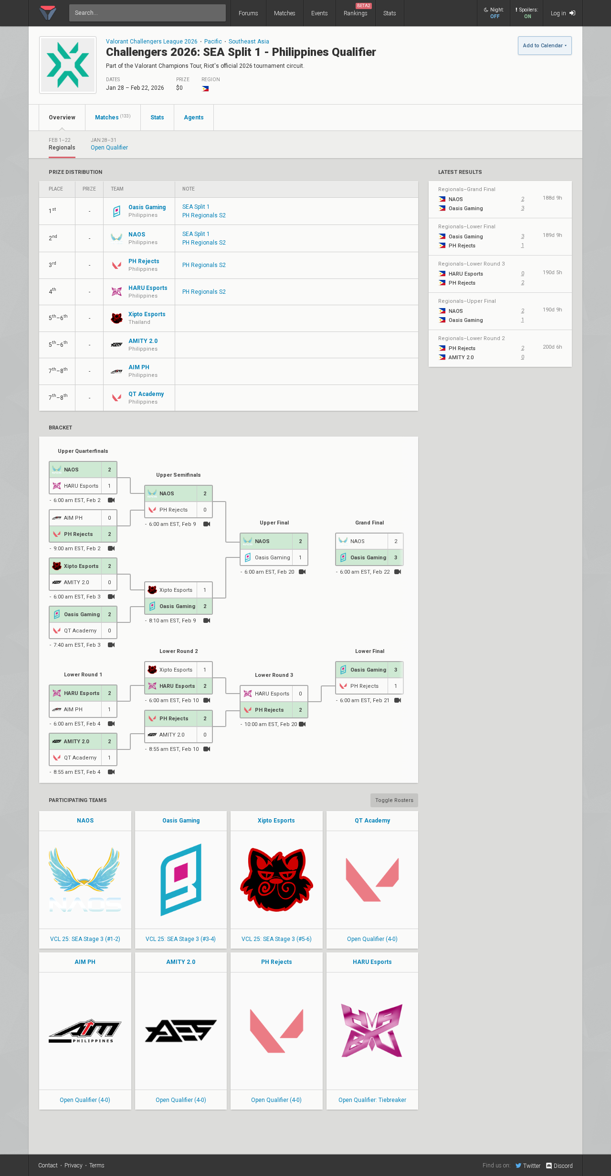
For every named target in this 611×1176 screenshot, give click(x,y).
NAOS (85, 820)
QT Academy (372, 820)
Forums (248, 13)
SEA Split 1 (196, 206)
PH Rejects (276, 962)
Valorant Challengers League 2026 (152, 41)
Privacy (73, 1165)
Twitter (531, 1166)
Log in (559, 13)
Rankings (357, 10)
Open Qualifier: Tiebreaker (372, 1100)
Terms (97, 1165)
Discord (563, 1166)
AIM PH (84, 962)
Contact (48, 1165)
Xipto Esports (276, 820)
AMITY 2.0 (180, 962)
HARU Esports (372, 962)
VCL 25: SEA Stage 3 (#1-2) (85, 939)
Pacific (213, 41)
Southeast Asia (249, 41)
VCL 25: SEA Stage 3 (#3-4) (181, 939)
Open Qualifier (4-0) (372, 939)
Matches (284, 13)
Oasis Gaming (181, 820)
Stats (389, 13)
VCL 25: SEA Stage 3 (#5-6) (277, 939)
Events (319, 13)
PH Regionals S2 (204, 215)
